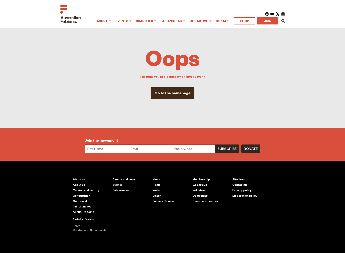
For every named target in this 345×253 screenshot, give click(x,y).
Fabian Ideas (171, 21)
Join (267, 21)
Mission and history (86, 190)
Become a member (205, 201)
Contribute (200, 195)
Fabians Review (163, 201)
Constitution (81, 195)
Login (76, 225)
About (102, 21)
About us (79, 184)
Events (122, 21)
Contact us (239, 184)
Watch (157, 190)
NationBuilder (99, 229)
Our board (80, 201)
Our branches (82, 206)
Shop (244, 21)
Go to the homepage (172, 93)
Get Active (199, 21)
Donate (222, 21)
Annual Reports (83, 212)
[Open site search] (283, 21)
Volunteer (199, 190)
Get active (199, 184)
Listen (157, 195)
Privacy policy (242, 190)
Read (156, 184)
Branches (144, 21)
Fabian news (121, 190)
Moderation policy (244, 195)
